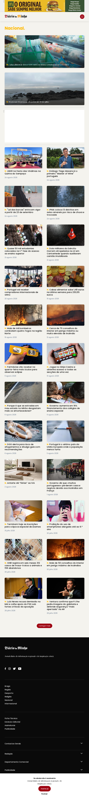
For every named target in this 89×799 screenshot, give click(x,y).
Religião (8, 696)
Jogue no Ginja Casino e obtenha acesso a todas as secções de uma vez (65, 346)
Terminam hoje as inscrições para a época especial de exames (21, 503)
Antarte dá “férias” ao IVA (16, 460)
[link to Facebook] (5, 668)
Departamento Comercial (17, 762)
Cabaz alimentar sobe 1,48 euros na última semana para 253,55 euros (63, 268)
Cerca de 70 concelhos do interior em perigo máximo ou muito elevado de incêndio (64, 308)
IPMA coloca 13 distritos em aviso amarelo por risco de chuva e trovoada (65, 188)
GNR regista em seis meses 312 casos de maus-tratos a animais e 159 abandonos (23, 541)
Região (8, 689)
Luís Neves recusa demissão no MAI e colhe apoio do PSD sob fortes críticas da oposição (23, 582)
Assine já (44, 788)
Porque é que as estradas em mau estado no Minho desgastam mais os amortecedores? (21, 386)
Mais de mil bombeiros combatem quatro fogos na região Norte (20, 307)
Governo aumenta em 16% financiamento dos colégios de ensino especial (64, 386)
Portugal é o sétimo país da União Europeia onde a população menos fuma (65, 423)
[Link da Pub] (44, 6)
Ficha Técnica (11, 718)
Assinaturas (10, 725)
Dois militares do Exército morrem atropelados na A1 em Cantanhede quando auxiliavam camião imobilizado (64, 229)
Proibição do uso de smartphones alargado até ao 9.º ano (62, 503)
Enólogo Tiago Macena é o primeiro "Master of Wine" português (63, 150)
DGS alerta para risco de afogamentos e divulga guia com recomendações (23, 423)
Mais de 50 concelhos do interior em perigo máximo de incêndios (63, 541)
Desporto (9, 693)
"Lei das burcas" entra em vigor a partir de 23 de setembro (22, 188)
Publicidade (10, 729)
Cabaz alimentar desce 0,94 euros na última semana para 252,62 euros (37, 36)
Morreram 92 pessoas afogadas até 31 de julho (26, 74)
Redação (9, 753)
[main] (44, 324)
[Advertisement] (44, 126)
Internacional (11, 703)
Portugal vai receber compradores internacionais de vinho (21, 268)
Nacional (9, 700)
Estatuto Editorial (12, 722)
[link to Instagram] (9, 668)
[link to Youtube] (19, 668)
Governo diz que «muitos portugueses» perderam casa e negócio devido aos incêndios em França (64, 463)
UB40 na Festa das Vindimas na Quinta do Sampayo (22, 150)
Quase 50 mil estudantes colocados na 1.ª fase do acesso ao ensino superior (23, 227)
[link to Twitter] (14, 668)
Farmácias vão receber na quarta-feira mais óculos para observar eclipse (23, 346)
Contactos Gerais (13, 743)
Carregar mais (44, 626)
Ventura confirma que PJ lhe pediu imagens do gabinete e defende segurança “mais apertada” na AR (62, 582)
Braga (7, 686)
